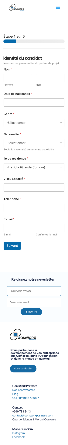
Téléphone (12, 199)
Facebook (18, 437)
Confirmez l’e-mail (46, 234)
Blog (15, 394)
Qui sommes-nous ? (25, 398)
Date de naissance (18, 93)
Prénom (8, 84)
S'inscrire (31, 311)
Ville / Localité (14, 178)
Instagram (18, 433)
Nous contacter (23, 368)
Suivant (12, 246)
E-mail (7, 234)
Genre (9, 114)
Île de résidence (16, 158)
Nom (39, 84)
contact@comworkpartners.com (32, 415)
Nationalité (12, 134)
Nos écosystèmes (23, 390)
